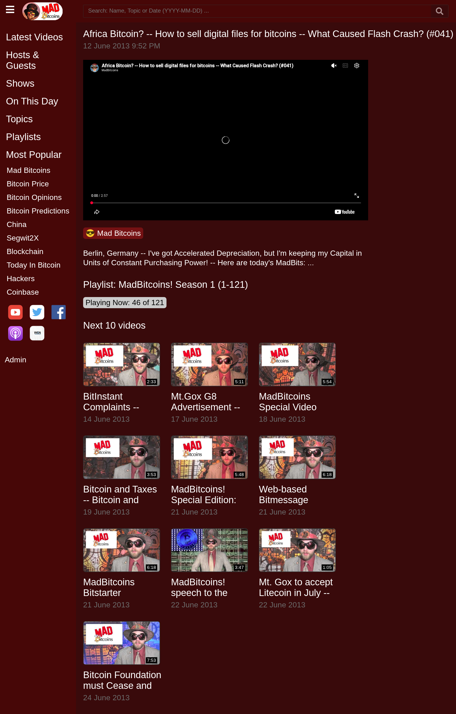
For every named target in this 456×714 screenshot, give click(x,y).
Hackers (21, 278)
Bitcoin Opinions (34, 197)
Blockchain (25, 251)
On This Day (32, 101)
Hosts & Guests (22, 60)
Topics (19, 119)
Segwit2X (23, 238)
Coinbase (23, 292)
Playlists (23, 137)
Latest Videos (34, 37)
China (17, 224)
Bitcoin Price (28, 184)
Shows (20, 83)
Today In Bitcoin (34, 265)
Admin (15, 359)
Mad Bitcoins (28, 170)
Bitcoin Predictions (38, 211)
